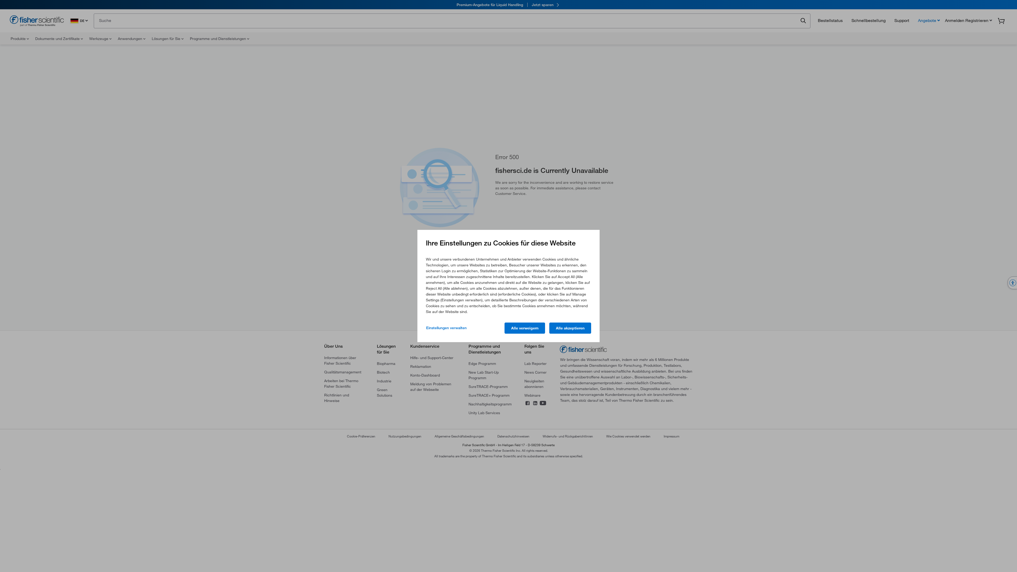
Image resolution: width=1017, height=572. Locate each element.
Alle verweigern (524, 328)
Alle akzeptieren (570, 328)
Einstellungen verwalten (446, 327)
